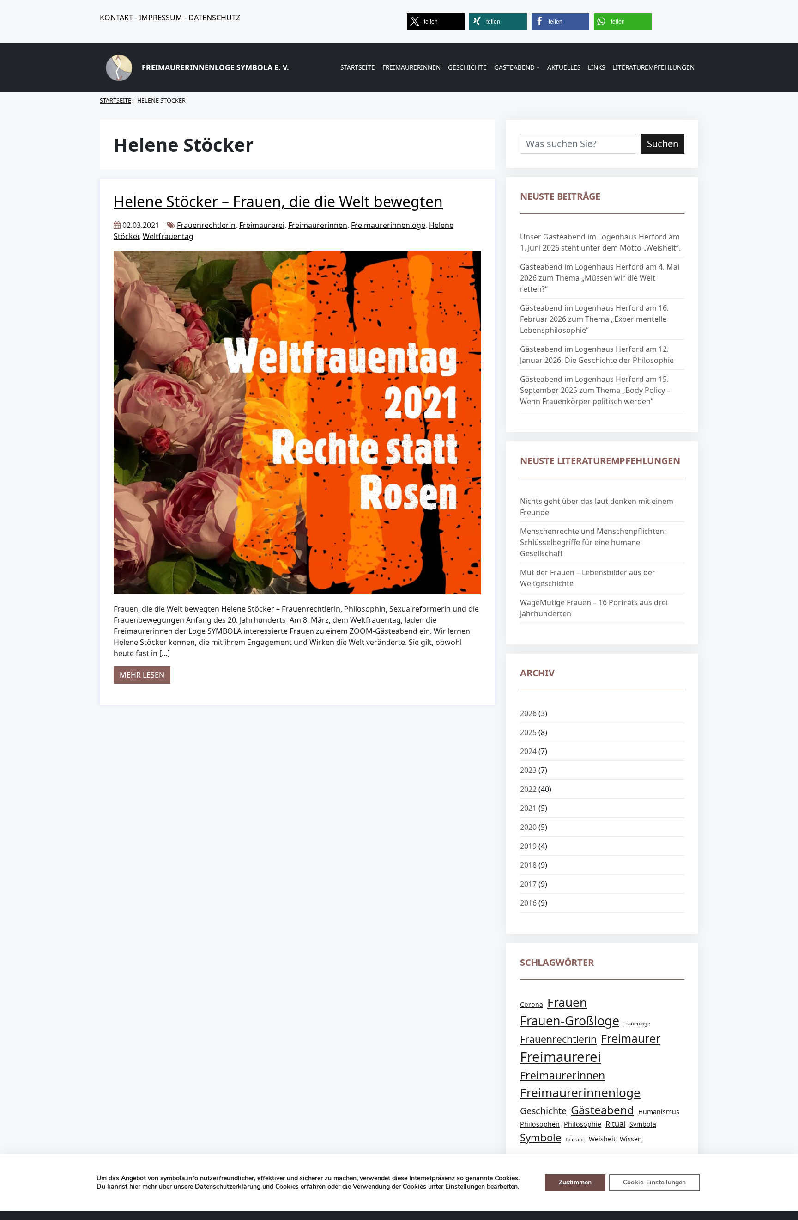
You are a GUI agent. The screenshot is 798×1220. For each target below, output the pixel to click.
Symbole (540, 1137)
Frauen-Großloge (569, 1020)
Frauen (567, 1002)
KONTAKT (116, 17)
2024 (528, 751)
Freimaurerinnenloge (388, 225)
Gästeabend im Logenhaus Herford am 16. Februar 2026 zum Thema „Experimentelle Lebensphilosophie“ (594, 319)
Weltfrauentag (168, 236)
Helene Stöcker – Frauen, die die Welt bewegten (278, 201)
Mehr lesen (145, 674)
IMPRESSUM (160, 17)
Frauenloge (636, 1023)
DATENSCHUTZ (214, 17)
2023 (528, 770)
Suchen (662, 143)
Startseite (357, 67)
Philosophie (582, 1124)
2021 (528, 808)
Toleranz (575, 1139)
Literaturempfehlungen (653, 67)
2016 (528, 903)
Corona (531, 1004)
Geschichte (467, 67)
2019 (528, 846)
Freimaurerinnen (411, 67)
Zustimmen (575, 1182)
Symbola (642, 1124)
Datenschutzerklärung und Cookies (247, 1186)
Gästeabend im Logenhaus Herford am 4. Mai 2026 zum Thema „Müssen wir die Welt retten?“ (599, 278)
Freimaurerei (261, 225)
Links (596, 67)
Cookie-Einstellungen (654, 1182)
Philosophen (540, 1124)
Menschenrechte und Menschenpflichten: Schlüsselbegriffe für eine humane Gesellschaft (593, 542)
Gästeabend (514, 67)
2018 (528, 865)
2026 (528, 713)
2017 (528, 884)
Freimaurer (630, 1038)
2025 (528, 732)
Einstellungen (465, 1187)
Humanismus (658, 1111)
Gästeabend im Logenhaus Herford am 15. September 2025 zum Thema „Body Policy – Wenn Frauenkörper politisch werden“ (595, 390)
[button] (436, 21)
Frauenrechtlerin (206, 225)
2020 (528, 827)
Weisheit (602, 1138)
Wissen (631, 1138)
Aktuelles (563, 67)
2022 (528, 789)
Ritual (615, 1123)
